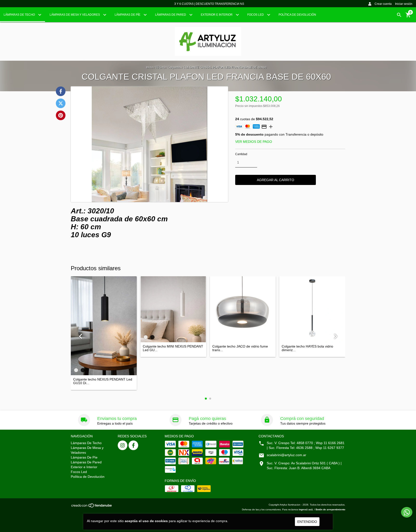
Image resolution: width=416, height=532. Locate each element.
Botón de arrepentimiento (330, 509)
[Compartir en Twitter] (60, 103)
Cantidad (241, 154)
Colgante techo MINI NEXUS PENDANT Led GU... (173, 348)
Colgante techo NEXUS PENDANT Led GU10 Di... (102, 381)
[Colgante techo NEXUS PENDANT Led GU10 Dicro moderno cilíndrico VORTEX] (104, 325)
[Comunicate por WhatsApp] (406, 512)
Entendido (307, 522)
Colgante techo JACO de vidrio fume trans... (240, 348)
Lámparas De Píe (128, 14)
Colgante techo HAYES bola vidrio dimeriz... (307, 348)
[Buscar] (399, 15)
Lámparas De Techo (20, 14)
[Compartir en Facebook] (60, 91)
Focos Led (256, 14)
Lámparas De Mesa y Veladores (75, 14)
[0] (408, 17)
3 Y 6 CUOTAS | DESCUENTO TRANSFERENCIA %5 (209, 4)
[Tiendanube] (92, 507)
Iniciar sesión (403, 4)
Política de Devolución (297, 14)
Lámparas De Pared (171, 14)
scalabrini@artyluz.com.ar (286, 455)
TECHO (160, 67)
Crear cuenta (383, 4)
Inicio (149, 67)
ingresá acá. (306, 509)
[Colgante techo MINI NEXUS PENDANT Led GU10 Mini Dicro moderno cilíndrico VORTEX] (173, 309)
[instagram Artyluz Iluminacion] (122, 445)
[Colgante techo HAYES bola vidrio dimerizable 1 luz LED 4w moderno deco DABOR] (312, 309)
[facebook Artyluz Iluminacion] (133, 445)
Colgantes (174, 67)
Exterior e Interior (217, 14)
